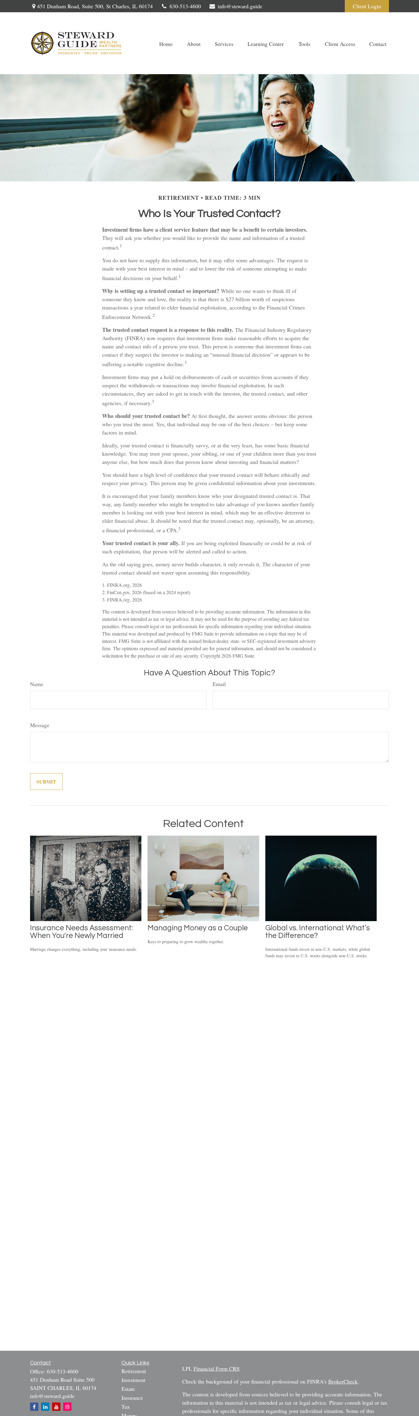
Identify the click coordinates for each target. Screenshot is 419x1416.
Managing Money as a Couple (198, 928)
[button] (166, 43)
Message (39, 725)
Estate (128, 1388)
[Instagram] (67, 1407)
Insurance (132, 1397)
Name (36, 684)
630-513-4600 (185, 6)
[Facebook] (34, 1407)
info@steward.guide (240, 6)
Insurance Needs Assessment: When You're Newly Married (81, 932)
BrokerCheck (343, 1381)
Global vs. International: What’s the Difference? (317, 932)
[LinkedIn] (45, 1407)
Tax (125, 1406)
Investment (133, 1380)
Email (219, 684)
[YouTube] (56, 1407)
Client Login (367, 6)
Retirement (133, 1371)
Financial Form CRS (217, 1368)
